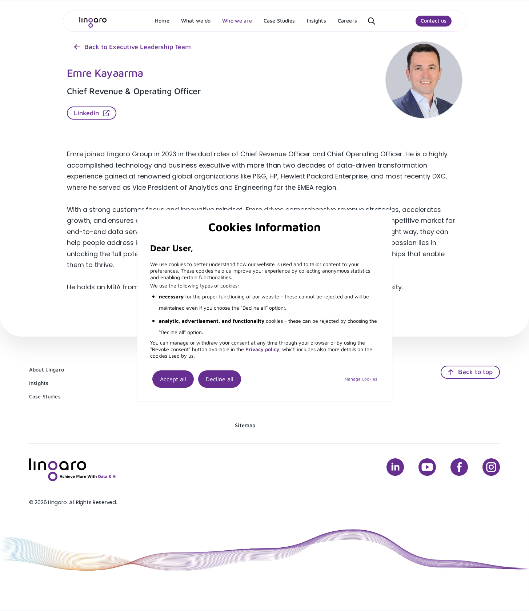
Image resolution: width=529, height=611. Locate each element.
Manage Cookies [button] (361, 379)
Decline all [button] (219, 379)
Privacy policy (262, 349)
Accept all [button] (173, 379)
